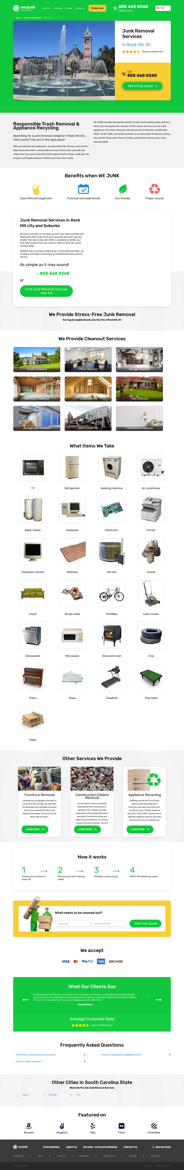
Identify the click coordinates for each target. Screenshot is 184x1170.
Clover (25, 1095)
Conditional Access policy (163, 1166)
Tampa (40, 1156)
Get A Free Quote (140, 86)
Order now (97, 8)
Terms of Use (148, 1166)
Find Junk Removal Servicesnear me (46, 291)
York (78, 1095)
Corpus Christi (109, 1156)
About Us (46, 8)
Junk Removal (51, 1147)
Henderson (84, 1156)
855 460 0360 (133, 8)
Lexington (61, 1156)
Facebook (169, 1155)
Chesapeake (155, 1156)
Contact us (79, 8)
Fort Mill (53, 1095)
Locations (58, 8)
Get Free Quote (146, 923)
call (53, 273)
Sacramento (18, 1156)
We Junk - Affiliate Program (100, 1147)
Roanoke (132, 1156)
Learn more (33, 829)
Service (68, 8)
